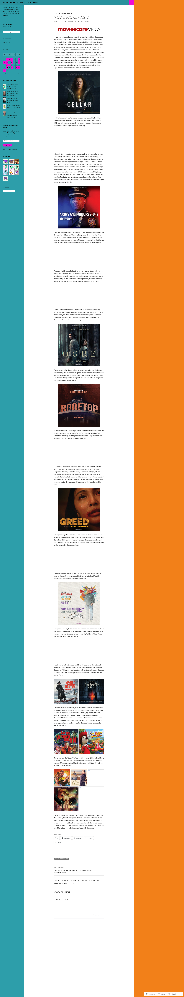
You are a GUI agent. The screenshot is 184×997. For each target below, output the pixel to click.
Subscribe (7, 145)
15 (19, 62)
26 (12, 67)
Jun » (18, 73)
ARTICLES (57, 13)
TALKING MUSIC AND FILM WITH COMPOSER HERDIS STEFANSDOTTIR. (73, 870)
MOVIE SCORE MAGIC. (61, 858)
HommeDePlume (12, 84)
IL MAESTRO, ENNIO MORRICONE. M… (13, 86)
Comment (96, 915)
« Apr (5, 73)
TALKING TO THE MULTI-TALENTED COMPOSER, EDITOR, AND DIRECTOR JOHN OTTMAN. (76, 880)
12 (12, 62)
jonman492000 (71, 21)
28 (16, 67)
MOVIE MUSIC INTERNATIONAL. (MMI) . (21, 2)
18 (9, 65)
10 (7, 62)
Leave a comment (85, 21)
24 (7, 67)
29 (19, 67)
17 (7, 65)
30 (4, 70)
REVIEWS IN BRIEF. (66, 13)
